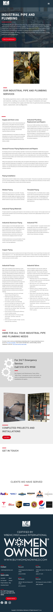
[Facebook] (2, 602)
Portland (21, 579)
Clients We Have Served (26, 481)
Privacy (40, 610)
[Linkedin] (6, 602)
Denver (38, 579)
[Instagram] (9, 602)
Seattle (38, 567)
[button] (48, 3)
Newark (21, 567)
